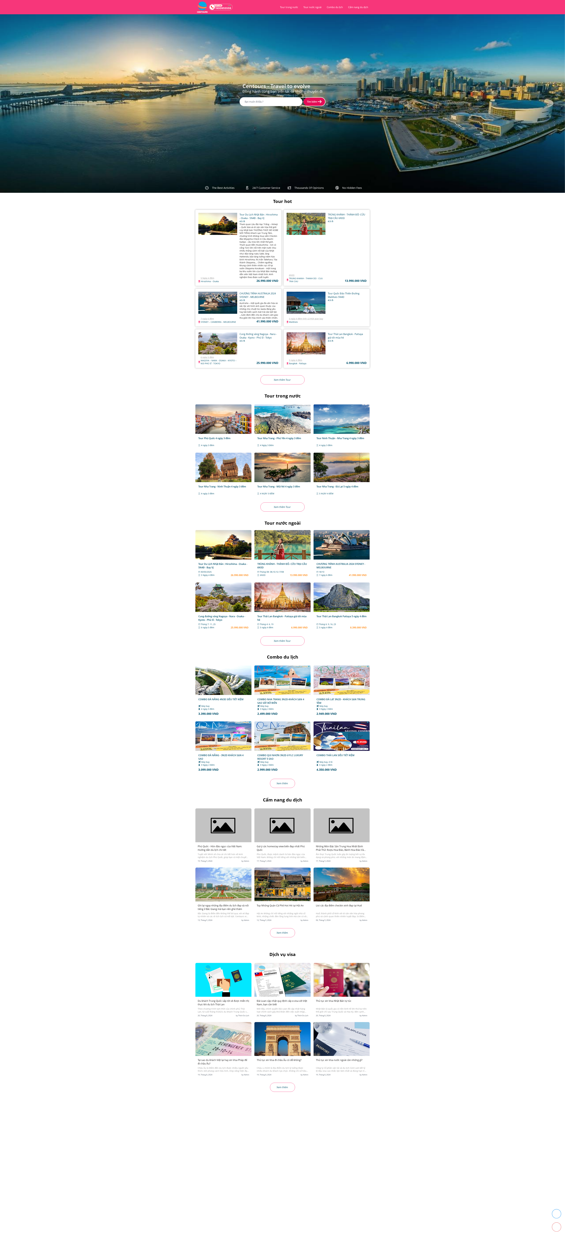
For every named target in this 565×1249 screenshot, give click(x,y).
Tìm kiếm (312, 101)
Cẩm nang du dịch (358, 7)
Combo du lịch (335, 7)
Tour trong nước (289, 7)
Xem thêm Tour (282, 379)
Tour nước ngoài (312, 7)
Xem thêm (282, 783)
